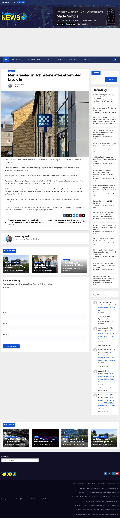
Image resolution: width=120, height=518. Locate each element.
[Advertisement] (60, 42)
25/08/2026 (10, 444)
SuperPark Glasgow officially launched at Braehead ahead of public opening (104, 133)
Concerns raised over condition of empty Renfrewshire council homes (104, 228)
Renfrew (66, 436)
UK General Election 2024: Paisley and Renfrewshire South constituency (97, 514)
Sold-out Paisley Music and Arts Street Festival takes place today (104, 159)
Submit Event (100, 501)
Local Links (115, 496)
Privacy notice (90, 501)
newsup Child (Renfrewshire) (34, 499)
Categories (5, 457)
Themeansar (48, 499)
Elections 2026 (90, 483)
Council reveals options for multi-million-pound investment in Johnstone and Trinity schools (26, 222)
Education (8, 262)
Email (5, 323)
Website (6, 334)
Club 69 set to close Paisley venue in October (44, 441)
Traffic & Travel (34, 60)
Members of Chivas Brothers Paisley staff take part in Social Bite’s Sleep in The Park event (104, 119)
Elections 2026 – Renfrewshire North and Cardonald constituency (99, 488)
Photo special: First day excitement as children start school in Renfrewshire (103, 279)
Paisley (36, 436)
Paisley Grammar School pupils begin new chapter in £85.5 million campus (104, 146)
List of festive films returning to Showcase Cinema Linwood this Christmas (105, 252)
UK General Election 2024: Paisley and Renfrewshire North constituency (97, 509)
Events (49, 60)
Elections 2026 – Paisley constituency (107, 483)
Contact (87, 60)
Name (6, 312)
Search (96, 73)
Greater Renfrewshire (11, 436)
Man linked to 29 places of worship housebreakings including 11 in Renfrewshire (103, 214)
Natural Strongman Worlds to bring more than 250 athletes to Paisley (104, 265)
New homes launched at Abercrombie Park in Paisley (107, 307)
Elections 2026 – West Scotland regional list (82, 496)
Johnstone (11, 71)
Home (74, 483)
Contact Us (80, 483)
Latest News (16, 60)
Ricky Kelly (20, 84)
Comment (7, 288)
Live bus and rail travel (103, 496)
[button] (112, 60)
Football (73, 60)
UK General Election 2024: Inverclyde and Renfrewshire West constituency (97, 505)
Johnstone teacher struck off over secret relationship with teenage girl (65, 221)
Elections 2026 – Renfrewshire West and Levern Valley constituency (99, 492)
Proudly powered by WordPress (10, 499)
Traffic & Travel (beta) (112, 501)
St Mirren (61, 60)
